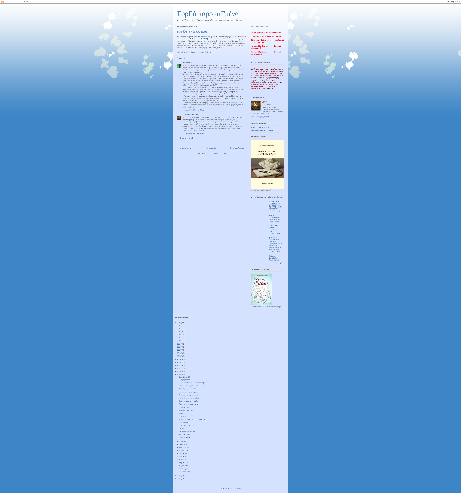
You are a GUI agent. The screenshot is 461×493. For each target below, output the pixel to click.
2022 (179, 335)
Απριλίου (182, 463)
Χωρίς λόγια (183, 416)
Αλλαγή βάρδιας (184, 380)
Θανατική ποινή (184, 434)
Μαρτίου (182, 466)
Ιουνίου (182, 457)
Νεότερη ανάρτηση (185, 148)
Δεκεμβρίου (183, 377)
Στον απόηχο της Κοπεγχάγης (189, 398)
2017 (179, 350)
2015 (179, 356)
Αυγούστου (183, 450)
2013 (179, 362)
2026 (179, 323)
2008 (179, 476)
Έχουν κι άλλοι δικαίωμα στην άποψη (192, 383)
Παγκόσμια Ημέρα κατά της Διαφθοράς (192, 419)
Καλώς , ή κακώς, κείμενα (260, 127)
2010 (179, 371)
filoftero (272, 256)
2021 (179, 338)
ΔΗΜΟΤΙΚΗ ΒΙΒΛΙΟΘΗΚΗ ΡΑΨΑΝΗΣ (274, 240)
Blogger (238, 488)
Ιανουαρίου (183, 472)
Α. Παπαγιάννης (188, 114)
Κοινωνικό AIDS (184, 422)
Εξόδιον (181, 428)
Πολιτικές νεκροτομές (186, 410)
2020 (179, 341)
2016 (179, 353)
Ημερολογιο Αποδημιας (273, 227)
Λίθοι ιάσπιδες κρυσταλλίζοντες (262, 131)
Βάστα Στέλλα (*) (274, 258)
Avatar (181, 413)
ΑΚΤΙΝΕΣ (272, 215)
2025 (179, 326)
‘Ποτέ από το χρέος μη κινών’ (189, 404)
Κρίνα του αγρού (184, 437)
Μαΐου (181, 460)
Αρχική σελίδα (211, 148)
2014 (179, 359)
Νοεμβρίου (183, 441)
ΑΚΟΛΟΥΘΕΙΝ (274, 201)
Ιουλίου (182, 453)
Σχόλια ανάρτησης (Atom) (217, 153)
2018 (179, 347)
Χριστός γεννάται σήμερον (188, 392)
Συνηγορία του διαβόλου (187, 431)
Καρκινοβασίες (184, 407)
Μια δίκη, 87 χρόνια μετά (187, 389)
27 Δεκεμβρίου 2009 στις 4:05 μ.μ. (194, 110)
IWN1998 (185, 62)
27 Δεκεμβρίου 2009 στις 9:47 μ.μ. (194, 133)
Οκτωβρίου (183, 444)
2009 (179, 374)
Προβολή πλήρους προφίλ (260, 117)
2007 (179, 479)
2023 (179, 332)
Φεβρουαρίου (184, 469)
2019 (179, 344)
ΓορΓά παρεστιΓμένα (208, 14)
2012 (179, 365)
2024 (179, 329)
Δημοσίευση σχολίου (187, 138)
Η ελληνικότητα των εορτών (188, 401)
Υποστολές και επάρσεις (187, 425)
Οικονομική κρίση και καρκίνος (189, 395)
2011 (179, 368)
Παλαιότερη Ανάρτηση (237, 148)
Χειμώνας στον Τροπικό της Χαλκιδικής (192, 386)
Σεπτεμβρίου (183, 447)
